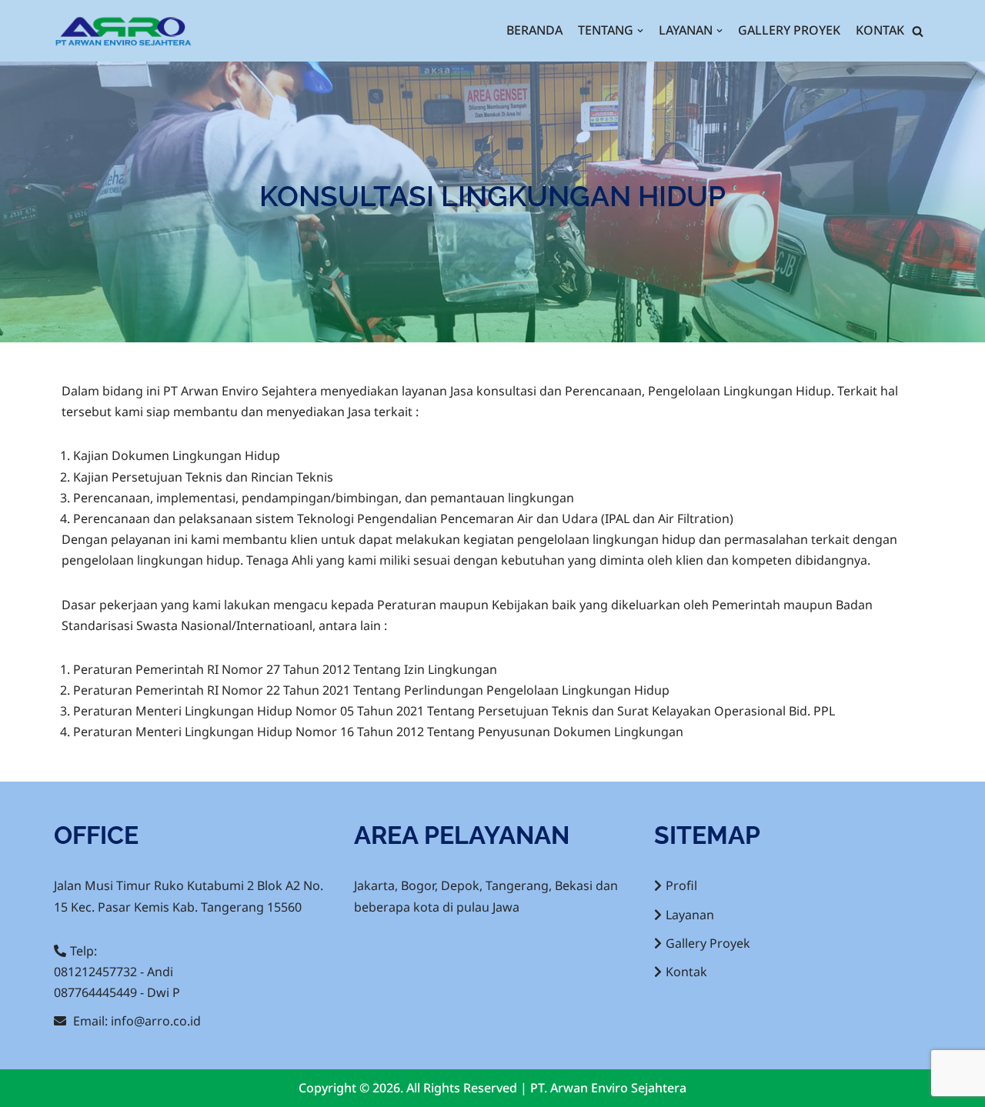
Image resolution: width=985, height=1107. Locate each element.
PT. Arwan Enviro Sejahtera (608, 1087)
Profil (681, 885)
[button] (917, 31)
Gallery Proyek (789, 30)
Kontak (880, 30)
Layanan (690, 914)
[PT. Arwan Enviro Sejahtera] (123, 31)
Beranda (534, 30)
